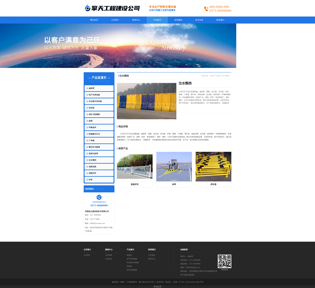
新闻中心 (136, 20)
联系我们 (220, 20)
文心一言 (184, 282)
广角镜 (91, 140)
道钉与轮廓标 (94, 114)
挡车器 (91, 108)
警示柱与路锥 (94, 147)
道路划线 (92, 167)
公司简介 (115, 20)
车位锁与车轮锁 (95, 101)
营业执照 (157, 287)
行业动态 (108, 259)
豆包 (197, 282)
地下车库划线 (94, 95)
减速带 (91, 88)
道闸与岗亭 (93, 154)
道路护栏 (92, 173)
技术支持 (199, 20)
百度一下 (177, 282)
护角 (91, 180)
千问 (201, 282)
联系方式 (151, 259)
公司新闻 (108, 255)
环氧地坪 (92, 127)
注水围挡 (92, 160)
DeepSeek (192, 282)
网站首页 (94, 20)
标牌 (91, 121)
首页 (212, 76)
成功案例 (178, 20)
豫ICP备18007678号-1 (147, 282)
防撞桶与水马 (94, 134)
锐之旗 (168, 282)
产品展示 (157, 20)
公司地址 (151, 255)
